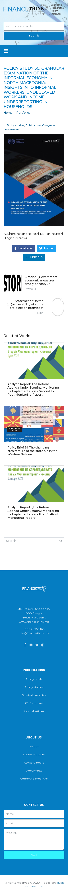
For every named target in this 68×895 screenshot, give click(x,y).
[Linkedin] (31, 645)
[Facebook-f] (25, 645)
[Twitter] (37, 645)
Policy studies (15, 125)
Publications (33, 125)
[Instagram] (43, 645)
